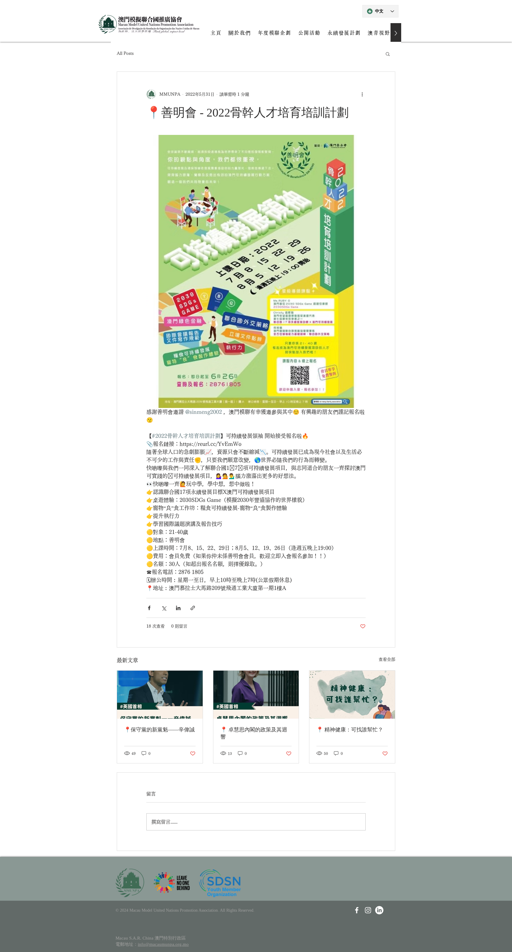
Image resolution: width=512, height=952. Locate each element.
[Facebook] (357, 910)
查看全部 (387, 659)
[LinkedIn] (379, 910)
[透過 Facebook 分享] (149, 608)
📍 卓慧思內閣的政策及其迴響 (253, 733)
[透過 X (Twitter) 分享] (164, 608)
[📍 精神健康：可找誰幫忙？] (352, 695)
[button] (388, 53)
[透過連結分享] (193, 608)
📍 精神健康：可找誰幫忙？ (349, 730)
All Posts (125, 53)
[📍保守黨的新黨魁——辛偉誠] (160, 695)
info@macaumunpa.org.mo (163, 944)
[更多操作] (362, 94)
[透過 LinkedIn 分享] (178, 608)
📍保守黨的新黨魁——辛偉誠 (159, 730)
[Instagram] (368, 910)
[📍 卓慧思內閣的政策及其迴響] (256, 695)
